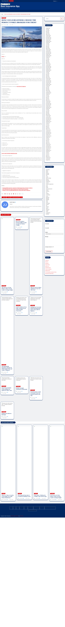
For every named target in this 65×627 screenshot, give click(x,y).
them (21, 197)
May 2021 (47, 97)
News (47, 200)
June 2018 (47, 139)
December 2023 (48, 66)
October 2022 (48, 83)
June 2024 (47, 59)
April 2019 (47, 127)
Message (46, 236)
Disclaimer (47, 263)
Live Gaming (48, 194)
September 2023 (48, 70)
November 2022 (48, 82)
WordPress (12, 515)
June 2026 (47, 30)
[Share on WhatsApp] (11, 194)
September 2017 (48, 150)
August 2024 (48, 56)
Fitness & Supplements (49, 184)
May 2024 (47, 60)
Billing (47, 170)
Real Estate (48, 203)
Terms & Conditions (48, 269)
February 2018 (48, 144)
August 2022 (48, 85)
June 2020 (47, 110)
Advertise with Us (48, 267)
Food (47, 185)
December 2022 (48, 80)
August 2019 (48, 122)
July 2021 (47, 95)
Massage (47, 198)
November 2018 (48, 133)
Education (47, 180)
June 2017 (47, 153)
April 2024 (47, 61)
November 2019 (48, 119)
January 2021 (48, 102)
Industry (47, 190)
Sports (47, 208)
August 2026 (48, 28)
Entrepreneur (48, 181)
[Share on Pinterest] (13, 194)
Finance (47, 182)
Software (47, 206)
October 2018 (48, 134)
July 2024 (47, 58)
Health (47, 187)
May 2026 (47, 31)
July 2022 (47, 86)
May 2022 (47, 88)
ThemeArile (21, 515)
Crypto (47, 176)
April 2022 (47, 89)
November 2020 (48, 104)
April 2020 (47, 113)
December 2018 (48, 132)
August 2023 (48, 71)
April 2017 (47, 155)
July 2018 (47, 138)
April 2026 (47, 32)
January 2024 (48, 65)
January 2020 (48, 116)
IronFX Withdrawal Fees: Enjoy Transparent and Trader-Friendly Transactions (15, 189)
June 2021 (47, 96)
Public (47, 202)
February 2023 (48, 78)
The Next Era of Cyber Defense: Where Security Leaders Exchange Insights (7, 288)
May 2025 (47, 46)
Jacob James (5, 24)
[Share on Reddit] (15, 194)
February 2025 (48, 49)
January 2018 (48, 145)
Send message (48, 251)
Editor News (17, 515)
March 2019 (48, 128)
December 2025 (48, 37)
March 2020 (48, 114)
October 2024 (48, 54)
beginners (4, 197)
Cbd (46, 175)
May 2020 (47, 112)
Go (61, 18)
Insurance (47, 191)
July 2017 (47, 152)
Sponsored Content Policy (49, 273)
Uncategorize (48, 212)
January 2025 (48, 50)
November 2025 (48, 38)
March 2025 (48, 48)
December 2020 (48, 103)
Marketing (47, 197)
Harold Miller (5, 291)
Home (2, 14)
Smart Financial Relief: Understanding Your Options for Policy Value (7, 389)
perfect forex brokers (15, 197)
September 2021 (48, 92)
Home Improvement (49, 188)
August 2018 (48, 137)
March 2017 (48, 156)
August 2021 (48, 94)
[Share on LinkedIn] (9, 194)
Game (47, 186)
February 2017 (48, 157)
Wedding (47, 213)
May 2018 (47, 140)
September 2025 (48, 41)
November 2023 (48, 67)
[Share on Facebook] (5, 194)
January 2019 (48, 131)
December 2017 (48, 146)
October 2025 (48, 40)
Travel (47, 211)
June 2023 (47, 73)
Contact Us (47, 260)
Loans (47, 196)
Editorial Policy (47, 270)
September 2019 (48, 121)
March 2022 (48, 90)
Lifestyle (47, 193)
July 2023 (47, 72)
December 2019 (48, 117)
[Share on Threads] (20, 194)
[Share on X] (7, 194)
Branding (47, 173)
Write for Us (47, 266)
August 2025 (48, 42)
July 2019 (47, 123)
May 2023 (47, 74)
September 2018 (48, 135)
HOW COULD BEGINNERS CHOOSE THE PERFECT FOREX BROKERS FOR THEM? (17, 14)
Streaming (47, 209)
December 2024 (48, 52)
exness (9, 197)
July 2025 (47, 43)
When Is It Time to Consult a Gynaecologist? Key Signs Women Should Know (8, 496)
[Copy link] (22, 194)
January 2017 (48, 158)
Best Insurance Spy (10, 6)
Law (46, 192)
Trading (47, 210)
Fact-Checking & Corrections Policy (50, 272)
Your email (47, 227)
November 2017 (48, 147)
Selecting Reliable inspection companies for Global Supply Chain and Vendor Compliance (17, 187)
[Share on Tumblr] (18, 194)
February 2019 (48, 129)
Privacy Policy (47, 264)
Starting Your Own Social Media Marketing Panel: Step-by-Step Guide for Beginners (16, 190)
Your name (47, 223)
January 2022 (48, 91)
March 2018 (48, 143)
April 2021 (47, 98)
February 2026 (48, 35)
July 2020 (47, 109)
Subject (46, 232)
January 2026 (48, 36)
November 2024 (48, 53)
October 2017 (48, 149)
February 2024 (48, 64)
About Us (46, 261)
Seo (46, 205)
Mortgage (47, 199)
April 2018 (47, 141)
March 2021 (48, 100)
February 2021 (48, 101)
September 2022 (48, 84)
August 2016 (48, 159)
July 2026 (47, 29)
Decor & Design (48, 178)
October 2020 (48, 106)
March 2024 (48, 62)
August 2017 (48, 151)
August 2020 (48, 108)
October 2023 (48, 68)
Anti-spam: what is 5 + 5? (49, 246)
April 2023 (47, 76)
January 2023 (48, 79)
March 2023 (48, 77)
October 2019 (48, 120)
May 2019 (47, 126)
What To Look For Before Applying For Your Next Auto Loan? (35, 288)
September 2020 (48, 107)
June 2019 (47, 125)
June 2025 (47, 44)
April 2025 (47, 47)
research (47, 204)
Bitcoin (47, 172)
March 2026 (48, 34)
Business (47, 174)
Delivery (47, 179)
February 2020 (48, 115)
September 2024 (48, 55)
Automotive (48, 169)
